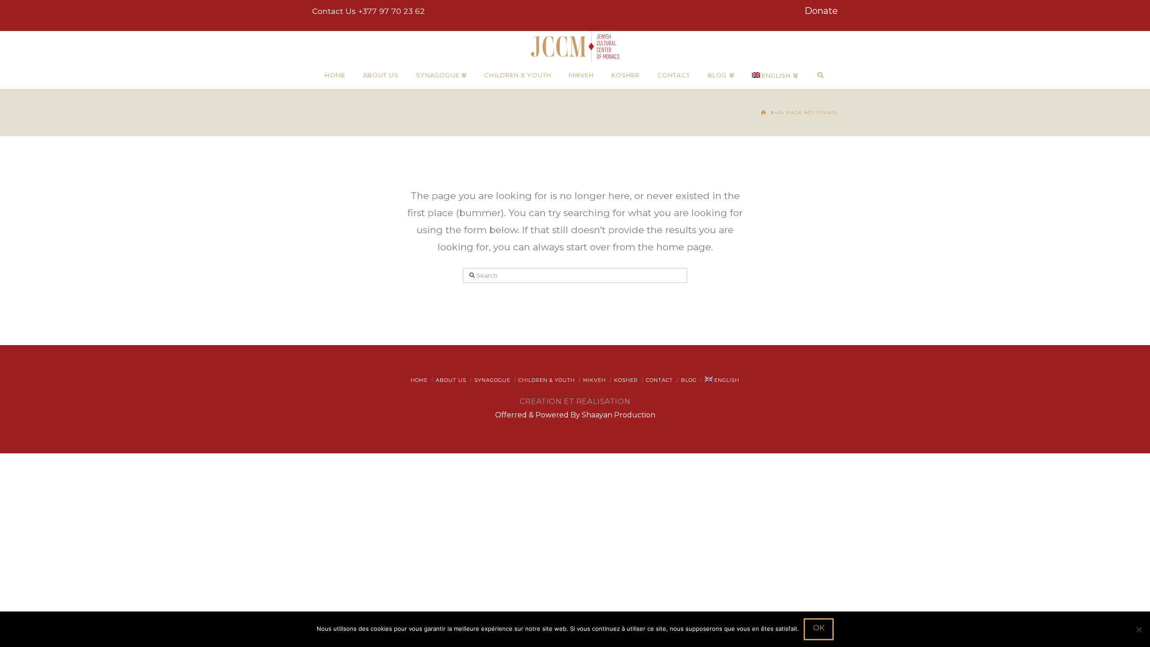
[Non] (1138, 629)
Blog (689, 380)
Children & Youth (546, 380)
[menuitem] (775, 75)
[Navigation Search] (820, 75)
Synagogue (492, 380)
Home (419, 380)
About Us (451, 380)
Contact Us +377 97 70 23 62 (368, 11)
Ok (818, 628)
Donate (821, 10)
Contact (659, 380)
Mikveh (594, 380)
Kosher (626, 380)
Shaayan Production (618, 415)
